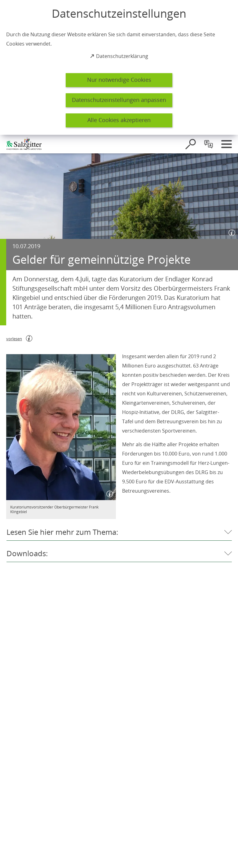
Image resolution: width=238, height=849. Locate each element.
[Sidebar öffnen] (226, 144)
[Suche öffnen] (190, 144)
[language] (208, 144)
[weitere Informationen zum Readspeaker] (29, 338)
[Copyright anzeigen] (230, 231)
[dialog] (119, 67)
